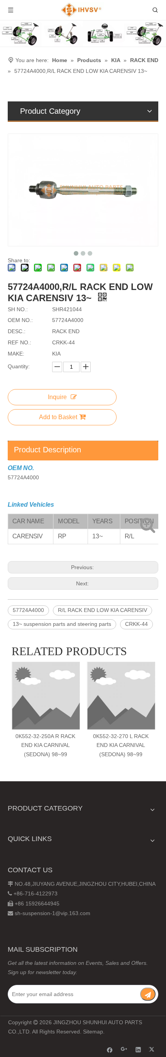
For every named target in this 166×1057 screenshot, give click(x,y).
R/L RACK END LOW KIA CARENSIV (102, 610)
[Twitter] (153, 1049)
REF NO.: (19, 342)
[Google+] (124, 1049)
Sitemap (93, 1031)
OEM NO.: (20, 320)
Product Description (47, 449)
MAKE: (16, 354)
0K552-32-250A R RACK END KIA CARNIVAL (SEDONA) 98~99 (45, 745)
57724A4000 (28, 610)
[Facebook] (110, 1049)
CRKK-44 (136, 624)
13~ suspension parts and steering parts (62, 624)
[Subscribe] (148, 994)
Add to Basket (58, 417)
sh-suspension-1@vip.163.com (52, 913)
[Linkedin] (138, 1049)
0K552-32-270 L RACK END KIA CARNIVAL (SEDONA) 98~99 (121, 745)
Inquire (57, 397)
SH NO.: (18, 309)
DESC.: (16, 331)
